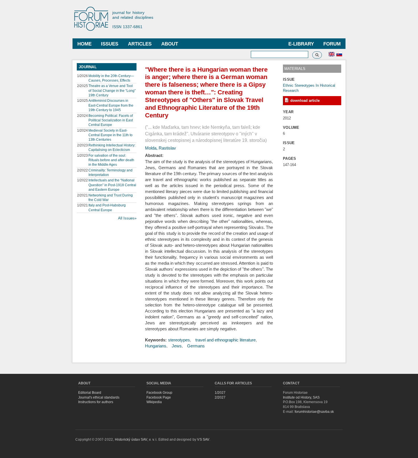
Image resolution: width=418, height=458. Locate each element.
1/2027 (220, 393)
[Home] (94, 19)
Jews (177, 345)
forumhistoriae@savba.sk (314, 412)
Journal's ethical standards (98, 397)
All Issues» (127, 218)
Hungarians (155, 345)
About (169, 44)
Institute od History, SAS (301, 397)
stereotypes (179, 339)
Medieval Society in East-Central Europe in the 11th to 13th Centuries (110, 135)
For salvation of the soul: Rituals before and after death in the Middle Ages (111, 160)
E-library (301, 44)
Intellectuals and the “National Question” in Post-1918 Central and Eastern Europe (112, 184)
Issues (109, 44)
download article (305, 100)
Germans (196, 345)
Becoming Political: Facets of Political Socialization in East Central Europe (110, 120)
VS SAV (203, 440)
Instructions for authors (95, 402)
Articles (140, 44)
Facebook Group (159, 393)
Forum (332, 44)
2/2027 (220, 397)
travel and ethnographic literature (225, 339)
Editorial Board (89, 393)
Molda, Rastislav (160, 148)
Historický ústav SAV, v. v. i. (136, 440)
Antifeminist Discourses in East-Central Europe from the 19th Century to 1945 (110, 105)
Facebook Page (158, 397)
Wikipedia (154, 402)
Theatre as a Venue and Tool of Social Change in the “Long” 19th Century (112, 90)
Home (84, 44)
